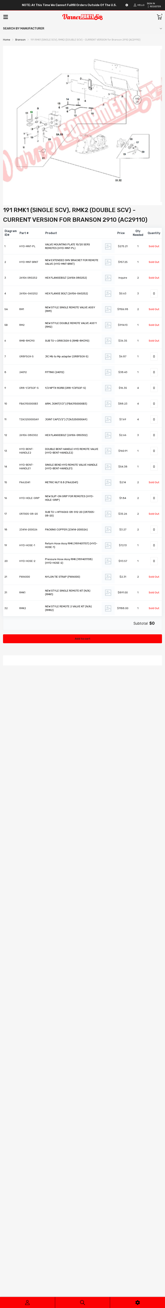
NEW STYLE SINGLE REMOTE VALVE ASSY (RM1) (70, 309)
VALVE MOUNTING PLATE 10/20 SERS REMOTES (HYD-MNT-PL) (67, 246)
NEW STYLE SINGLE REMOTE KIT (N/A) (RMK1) (67, 592)
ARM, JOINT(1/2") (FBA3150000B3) (66, 403)
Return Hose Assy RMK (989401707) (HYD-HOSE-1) (71, 545)
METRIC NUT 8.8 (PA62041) (61, 482)
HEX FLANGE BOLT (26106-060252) (66, 293)
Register (155, 6)
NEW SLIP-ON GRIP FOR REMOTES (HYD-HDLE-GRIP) (69, 498)
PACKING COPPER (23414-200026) (66, 529)
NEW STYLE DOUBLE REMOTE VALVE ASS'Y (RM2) (71, 325)
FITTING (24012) (54, 372)
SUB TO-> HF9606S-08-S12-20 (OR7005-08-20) (70, 513)
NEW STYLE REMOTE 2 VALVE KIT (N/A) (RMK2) (68, 608)
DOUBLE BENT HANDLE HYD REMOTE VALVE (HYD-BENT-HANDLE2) (71, 451)
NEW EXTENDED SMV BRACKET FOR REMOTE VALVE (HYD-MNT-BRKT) (71, 262)
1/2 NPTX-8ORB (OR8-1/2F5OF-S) (65, 387)
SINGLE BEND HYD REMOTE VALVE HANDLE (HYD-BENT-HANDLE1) (71, 466)
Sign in (151, 3)
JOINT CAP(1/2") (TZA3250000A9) (66, 419)
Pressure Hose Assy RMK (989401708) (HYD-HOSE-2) (69, 561)
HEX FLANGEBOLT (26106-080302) (66, 435)
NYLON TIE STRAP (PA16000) (62, 576)
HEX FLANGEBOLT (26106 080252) (66, 277)
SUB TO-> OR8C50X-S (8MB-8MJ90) (67, 340)
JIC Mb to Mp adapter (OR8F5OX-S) (66, 356)
